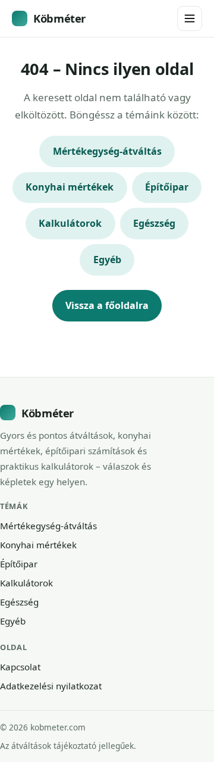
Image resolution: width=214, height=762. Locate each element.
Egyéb (107, 259)
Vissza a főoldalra (107, 305)
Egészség (154, 223)
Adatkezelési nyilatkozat (51, 686)
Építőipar (166, 186)
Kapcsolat (20, 667)
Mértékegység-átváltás (107, 151)
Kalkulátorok (70, 223)
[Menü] (189, 18)
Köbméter (59, 18)
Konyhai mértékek (70, 186)
